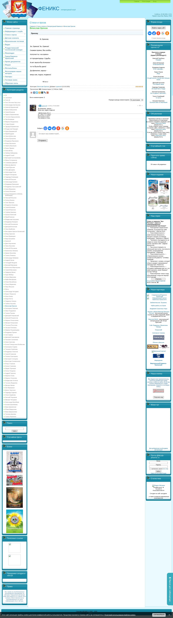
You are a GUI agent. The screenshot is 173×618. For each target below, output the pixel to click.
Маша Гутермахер (11, 160)
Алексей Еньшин (10, 179)
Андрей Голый (9, 155)
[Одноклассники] (39, 92)
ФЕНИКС (48, 8)
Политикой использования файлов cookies (119, 615)
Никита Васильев (10, 146)
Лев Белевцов (9, 119)
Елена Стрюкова (10, 366)
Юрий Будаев (9, 134)
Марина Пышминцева (12, 330)
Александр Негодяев (11, 291)
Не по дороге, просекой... (158, 93)
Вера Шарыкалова (11, 412)
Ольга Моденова (10, 284)
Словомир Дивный (11, 162)
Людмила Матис (10, 272)
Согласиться (158, 614)
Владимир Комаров (11, 222)
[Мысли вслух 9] (163, 209)
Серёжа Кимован (10, 212)
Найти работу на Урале (158, 305)
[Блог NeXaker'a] (14, 472)
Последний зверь (158, 84)
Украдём (158, 60)
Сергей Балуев (10, 112)
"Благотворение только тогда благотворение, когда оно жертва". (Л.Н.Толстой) (158, 275)
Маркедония (158, 360)
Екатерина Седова (11, 347)
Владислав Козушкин (12, 219)
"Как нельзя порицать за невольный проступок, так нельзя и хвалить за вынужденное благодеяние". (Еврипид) (158, 249)
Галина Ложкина (10, 255)
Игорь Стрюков (10, 363)
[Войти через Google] (63, 128)
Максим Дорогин (10, 165)
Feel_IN (7, 100)
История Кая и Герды (158, 88)
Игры (158, 73)
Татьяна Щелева (10, 414)
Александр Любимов (11, 258)
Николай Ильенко (10, 198)
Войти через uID (158, 28)
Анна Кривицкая (10, 236)
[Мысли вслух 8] (153, 209)
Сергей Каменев (10, 210)
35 (6, 95)
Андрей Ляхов (9, 260)
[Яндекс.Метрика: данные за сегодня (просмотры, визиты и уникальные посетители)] (158, 486)
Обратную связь (160, 123)
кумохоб (59, 86)
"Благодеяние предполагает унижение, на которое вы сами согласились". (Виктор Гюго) (157, 229)
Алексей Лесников (11, 248)
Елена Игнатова (10, 191)
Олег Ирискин (9, 202)
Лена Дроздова (10, 170)
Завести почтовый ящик (158, 473)
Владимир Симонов (11, 351)
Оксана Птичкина (10, 327)
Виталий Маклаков (11, 265)
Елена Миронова (10, 277)
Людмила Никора (10, 301)
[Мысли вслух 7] (164, 193)
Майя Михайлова (10, 279)
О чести (158, 98)
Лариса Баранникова (12, 114)
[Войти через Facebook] (54, 128)
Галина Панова (10, 313)
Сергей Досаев (10, 167)
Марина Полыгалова (11, 320)
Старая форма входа (158, 38)
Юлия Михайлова (10, 282)
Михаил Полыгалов (11, 323)
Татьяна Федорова (11, 383)
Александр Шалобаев (12, 402)
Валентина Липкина (11, 250)
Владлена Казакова (11, 205)
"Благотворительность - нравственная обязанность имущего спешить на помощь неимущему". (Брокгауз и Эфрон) (158, 235)
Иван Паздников (10, 311)
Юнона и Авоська (158, 342)
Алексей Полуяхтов (11, 318)
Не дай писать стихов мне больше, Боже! (158, 78)
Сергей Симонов (10, 354)
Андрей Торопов (10, 373)
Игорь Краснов (10, 234)
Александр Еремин (11, 182)
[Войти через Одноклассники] (67, 128)
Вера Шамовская (10, 407)
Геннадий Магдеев (11, 262)
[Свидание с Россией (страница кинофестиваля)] (14, 532)
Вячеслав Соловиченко (12, 361)
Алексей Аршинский (11, 107)
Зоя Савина (9, 335)
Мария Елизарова (11, 174)
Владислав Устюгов (11, 380)
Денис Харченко (10, 390)
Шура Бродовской (11, 131)
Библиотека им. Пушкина (158, 302)
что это (165, 469)
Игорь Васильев (10, 143)
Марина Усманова (11, 378)
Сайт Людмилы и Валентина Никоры (158, 326)
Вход (154, 1)
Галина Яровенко (10, 416)
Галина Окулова (10, 303)
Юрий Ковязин (9, 217)
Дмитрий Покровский (12, 315)
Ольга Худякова (10, 395)
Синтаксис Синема (158, 333)
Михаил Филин (10, 385)
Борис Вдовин (9, 148)
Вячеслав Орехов (11, 306)
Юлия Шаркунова (10, 409)
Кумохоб (8, 241)
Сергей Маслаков (10, 270)
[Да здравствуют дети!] (164, 348)
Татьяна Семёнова (11, 349)
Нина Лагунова (10, 246)
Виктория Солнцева (11, 359)
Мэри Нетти (9, 299)
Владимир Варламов (11, 141)
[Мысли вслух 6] (153, 193)
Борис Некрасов (10, 294)
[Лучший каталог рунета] (158, 357)
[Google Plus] (47, 92)
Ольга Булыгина (10, 138)
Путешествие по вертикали (158, 102)
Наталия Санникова (11, 339)
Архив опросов (160, 281)
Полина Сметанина (11, 356)
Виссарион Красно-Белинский (14, 231)
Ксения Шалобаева (11, 404)
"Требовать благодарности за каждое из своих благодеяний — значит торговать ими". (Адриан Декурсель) (158, 242)
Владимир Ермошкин (12, 184)
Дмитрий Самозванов (12, 337)
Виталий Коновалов (11, 224)
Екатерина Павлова (11, 308)
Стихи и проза (41, 26)
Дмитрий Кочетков (11, 226)
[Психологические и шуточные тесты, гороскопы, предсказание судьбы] (14, 552)
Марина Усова (9, 375)
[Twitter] (37, 92)
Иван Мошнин (9, 286)
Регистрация (146, 1)
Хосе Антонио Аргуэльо (12, 102)
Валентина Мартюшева (12, 267)
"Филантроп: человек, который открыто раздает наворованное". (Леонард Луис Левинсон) (158, 262)
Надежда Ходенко (11, 392)
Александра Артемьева (12, 105)
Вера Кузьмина (10, 238)
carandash (8, 97)
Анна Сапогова (10, 342)
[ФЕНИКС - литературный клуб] (158, 391)
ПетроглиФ (158, 330)
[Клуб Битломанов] (14, 485)
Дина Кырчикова (10, 243)
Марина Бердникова (11, 121)
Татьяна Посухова (11, 325)
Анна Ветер (9, 150)
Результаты (151, 281)
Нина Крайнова (10, 229)
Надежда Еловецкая (11, 177)
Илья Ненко (9, 296)
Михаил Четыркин (11, 399)
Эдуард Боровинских (12, 126)
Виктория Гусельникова (12, 158)
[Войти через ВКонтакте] (50, 128)
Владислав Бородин (11, 129)
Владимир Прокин (11, 332)
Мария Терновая (10, 368)
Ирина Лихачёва (10, 253)
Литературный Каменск (54, 26)
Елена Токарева (10, 371)
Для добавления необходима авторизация (158, 449)
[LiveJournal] (45, 92)
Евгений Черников (11, 397)
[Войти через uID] (45, 128)
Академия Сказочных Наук (158, 308)
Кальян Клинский (10, 214)
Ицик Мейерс (9, 274)
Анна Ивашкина (10, 189)
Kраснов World (153, 319)
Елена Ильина (9, 200)
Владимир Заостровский (13, 186)
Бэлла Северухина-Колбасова (15, 344)
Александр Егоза (10, 172)
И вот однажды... (158, 69)
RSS (170, 16)
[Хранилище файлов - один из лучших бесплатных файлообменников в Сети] (14, 564)
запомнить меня (156, 469)
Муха (7, 289)
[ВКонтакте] (34, 92)
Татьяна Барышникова (12, 117)
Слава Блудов (9, 124)
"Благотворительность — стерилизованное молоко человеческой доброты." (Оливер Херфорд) (158, 256)
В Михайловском (158, 64)
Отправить (42, 140)
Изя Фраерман (10, 387)
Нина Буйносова (10, 136)
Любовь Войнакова (11, 153)
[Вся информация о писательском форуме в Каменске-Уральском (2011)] (14, 507)
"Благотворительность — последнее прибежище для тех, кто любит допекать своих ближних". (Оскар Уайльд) (158, 269)
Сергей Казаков (10, 207)
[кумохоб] (33, 108)
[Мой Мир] (42, 92)
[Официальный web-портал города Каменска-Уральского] (158, 299)
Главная (136, 1)
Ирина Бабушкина (11, 109)
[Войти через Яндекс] (58, 128)
